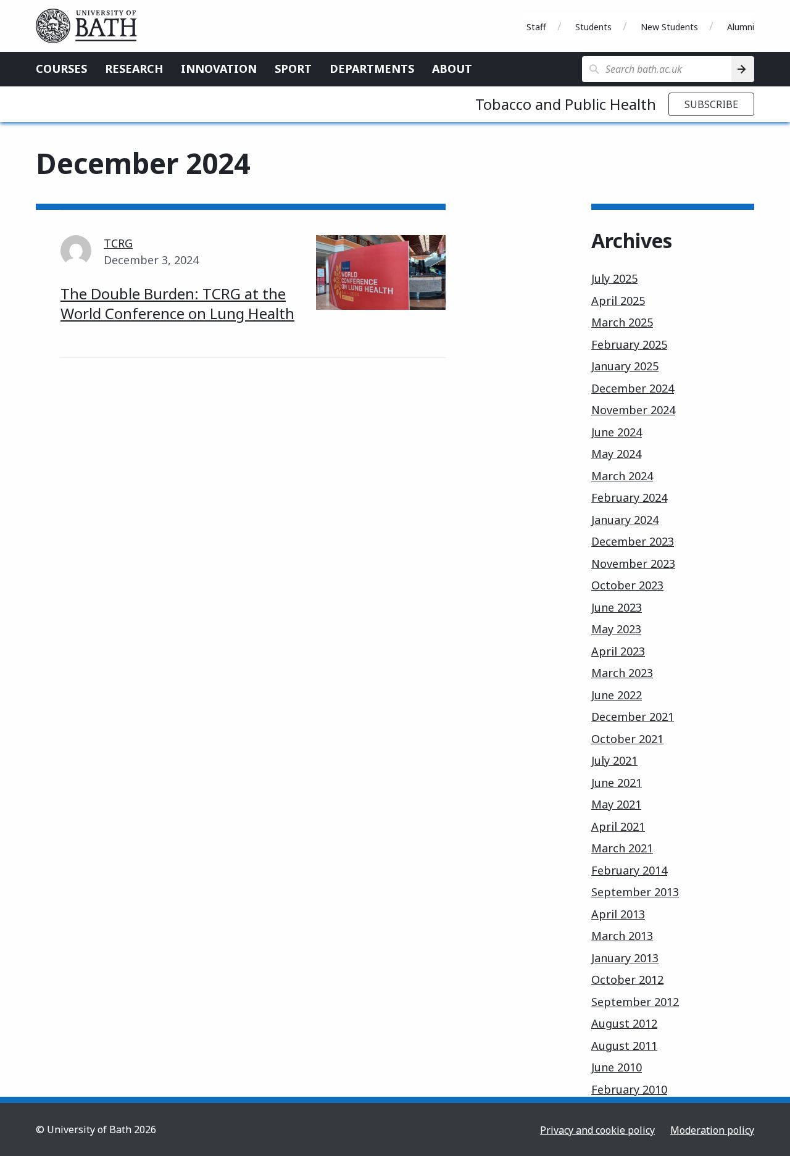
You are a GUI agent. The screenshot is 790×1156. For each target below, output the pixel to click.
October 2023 (627, 585)
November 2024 (633, 409)
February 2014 (629, 870)
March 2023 (622, 672)
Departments (372, 68)
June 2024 (616, 432)
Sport (293, 68)
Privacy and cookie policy (597, 1130)
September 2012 (635, 1001)
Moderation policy (712, 1130)
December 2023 (632, 541)
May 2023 (616, 629)
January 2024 (625, 519)
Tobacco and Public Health (565, 104)
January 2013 (625, 957)
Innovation (219, 68)
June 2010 (616, 1067)
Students (593, 27)
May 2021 (616, 804)
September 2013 (635, 891)
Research (134, 68)
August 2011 (624, 1045)
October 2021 (627, 738)
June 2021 (616, 782)
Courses (61, 68)
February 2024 (629, 497)
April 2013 (618, 914)
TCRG (118, 243)
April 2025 (618, 300)
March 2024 (622, 475)
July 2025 (614, 278)
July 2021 (614, 760)
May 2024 (616, 453)
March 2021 (622, 848)
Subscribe (711, 104)
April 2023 (618, 651)
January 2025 (625, 366)
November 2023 (633, 563)
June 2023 (616, 607)
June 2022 (616, 695)
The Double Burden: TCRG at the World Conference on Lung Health (177, 303)
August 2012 (624, 1023)
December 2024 (632, 388)
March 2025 (622, 322)
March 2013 (622, 935)
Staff (536, 27)
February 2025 (629, 344)
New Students (669, 27)
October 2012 (627, 979)
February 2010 (629, 1089)
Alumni (740, 27)
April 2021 (618, 826)
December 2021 (632, 716)
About (452, 68)
